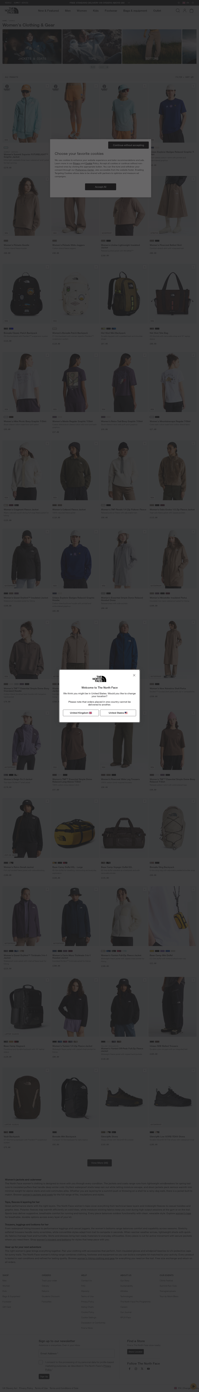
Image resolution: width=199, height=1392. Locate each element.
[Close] (134, 675)
